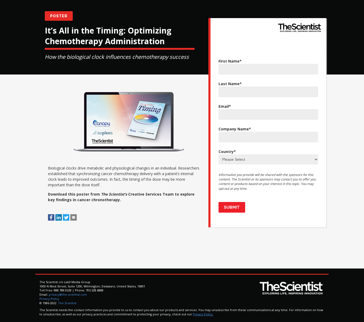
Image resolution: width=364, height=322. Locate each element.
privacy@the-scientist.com (68, 294)
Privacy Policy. (203, 314)
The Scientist (66, 303)
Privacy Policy (49, 299)
